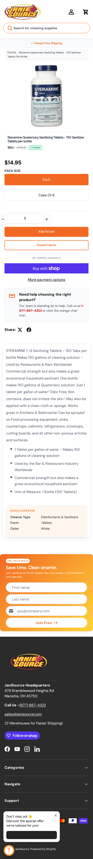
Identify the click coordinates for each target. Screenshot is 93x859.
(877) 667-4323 (32, 705)
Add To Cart (46, 231)
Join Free (43, 622)
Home (11, 52)
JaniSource (22, 849)
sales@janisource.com (23, 714)
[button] (85, 12)
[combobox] (46, 28)
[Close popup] (55, 815)
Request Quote (46, 245)
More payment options (46, 279)
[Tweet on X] (19, 329)
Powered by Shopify (43, 849)
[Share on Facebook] (28, 329)
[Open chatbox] (9, 850)
